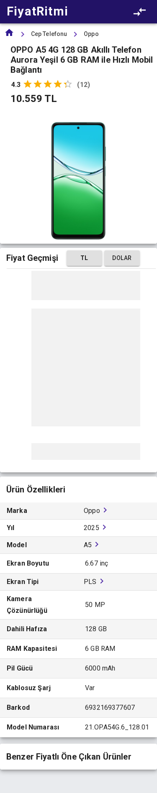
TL (84, 258)
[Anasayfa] (9, 35)
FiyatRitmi (37, 11)
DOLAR (121, 258)
